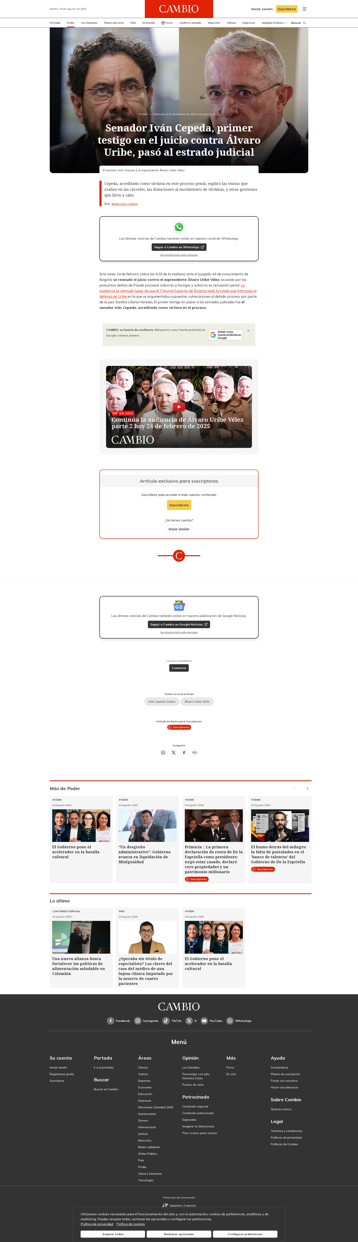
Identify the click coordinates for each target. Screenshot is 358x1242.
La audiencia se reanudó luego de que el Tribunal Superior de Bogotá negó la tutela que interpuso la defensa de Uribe (177, 291)
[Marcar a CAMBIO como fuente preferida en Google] (225, 334)
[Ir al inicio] (179, 9)
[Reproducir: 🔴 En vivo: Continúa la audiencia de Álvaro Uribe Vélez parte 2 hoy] (179, 407)
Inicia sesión (179, 529)
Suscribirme (179, 505)
